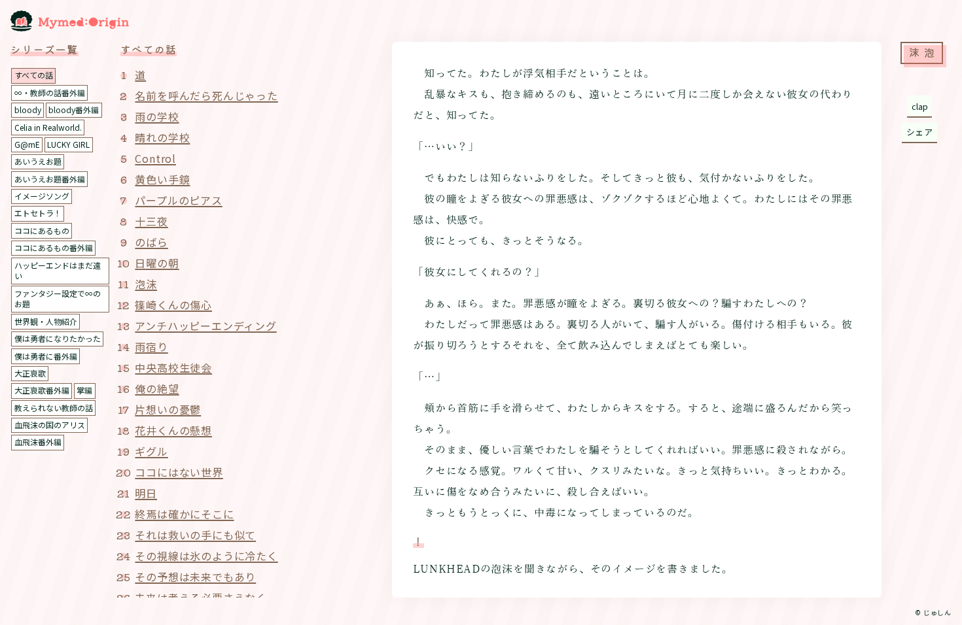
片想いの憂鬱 (168, 409)
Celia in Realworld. (48, 127)
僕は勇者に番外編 (45, 356)
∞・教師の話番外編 (49, 92)
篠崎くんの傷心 (173, 304)
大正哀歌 (30, 373)
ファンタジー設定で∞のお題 (57, 299)
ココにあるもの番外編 (53, 247)
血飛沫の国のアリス (49, 424)
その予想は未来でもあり (195, 576)
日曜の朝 (157, 263)
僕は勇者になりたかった (57, 338)
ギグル (151, 451)
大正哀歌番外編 (41, 390)
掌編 (84, 390)
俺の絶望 (157, 388)
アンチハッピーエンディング (205, 325)
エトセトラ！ (38, 212)
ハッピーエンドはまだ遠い (57, 271)
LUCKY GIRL (68, 144)
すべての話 (33, 74)
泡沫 (146, 284)
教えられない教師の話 (53, 407)
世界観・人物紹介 (45, 321)
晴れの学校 (162, 137)
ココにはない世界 (179, 472)
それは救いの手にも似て (195, 535)
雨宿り (151, 346)
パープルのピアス (178, 200)
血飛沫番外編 (38, 441)
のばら (151, 242)
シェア (919, 132)
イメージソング (41, 195)
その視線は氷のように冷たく (206, 556)
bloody (27, 109)
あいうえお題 (38, 161)
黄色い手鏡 (162, 179)
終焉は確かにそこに (184, 514)
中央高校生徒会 (173, 367)
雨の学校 (157, 116)
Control (155, 158)
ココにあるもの (41, 230)
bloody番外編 (73, 109)
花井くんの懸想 (173, 430)
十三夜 (151, 221)
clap (920, 106)
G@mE (27, 144)
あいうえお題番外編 (49, 178)
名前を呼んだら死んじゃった (206, 95)
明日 (146, 493)
